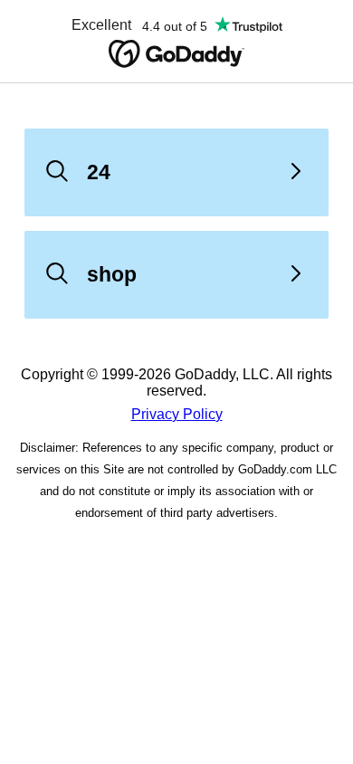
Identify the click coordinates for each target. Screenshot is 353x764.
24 (98, 172)
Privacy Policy (177, 414)
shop (112, 274)
